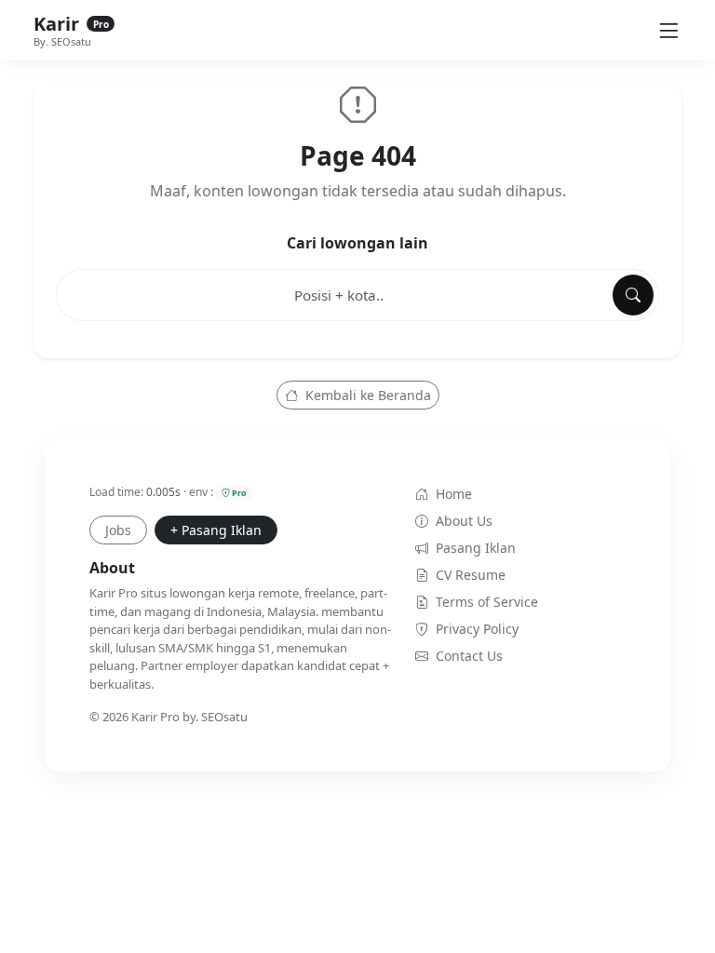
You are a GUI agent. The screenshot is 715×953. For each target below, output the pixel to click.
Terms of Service (487, 602)
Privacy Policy (477, 629)
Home (454, 494)
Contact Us (469, 655)
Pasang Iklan (476, 548)
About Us (464, 521)
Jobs (118, 530)
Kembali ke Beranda (366, 395)
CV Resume (471, 575)
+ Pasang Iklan (216, 530)
